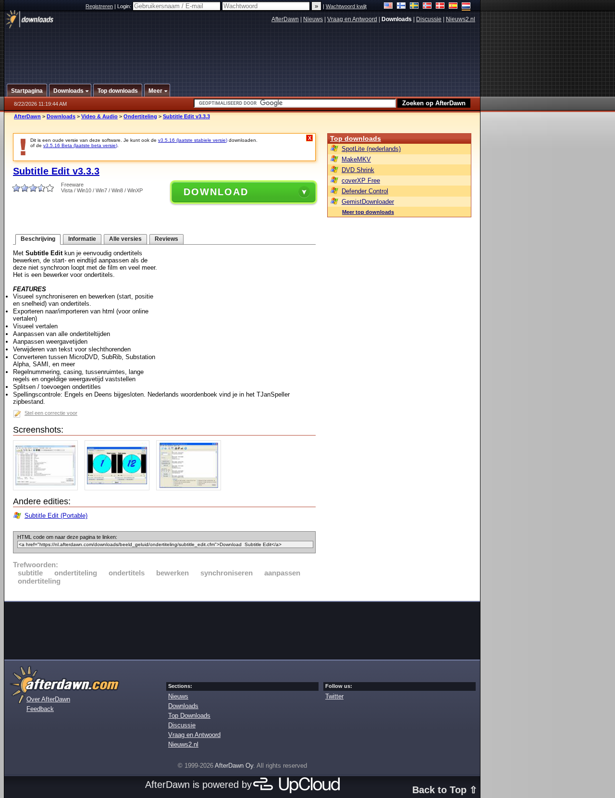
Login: (125, 6)
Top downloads (355, 138)
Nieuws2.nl (460, 19)
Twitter (334, 696)
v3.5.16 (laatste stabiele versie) (192, 140)
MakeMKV (356, 159)
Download (216, 192)
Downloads (61, 116)
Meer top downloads (368, 212)
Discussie (429, 19)
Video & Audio (99, 116)
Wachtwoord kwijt (346, 6)
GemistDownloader (368, 201)
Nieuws (313, 19)
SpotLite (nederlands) (371, 148)
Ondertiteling (140, 116)
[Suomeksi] (401, 6)
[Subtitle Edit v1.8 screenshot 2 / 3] (119, 488)
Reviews (166, 239)
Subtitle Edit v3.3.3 (186, 116)
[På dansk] (440, 6)
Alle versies (125, 239)
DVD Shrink (358, 170)
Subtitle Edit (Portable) (56, 515)
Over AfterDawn (48, 699)
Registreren (99, 6)
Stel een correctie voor (51, 413)
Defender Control (365, 191)
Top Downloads (189, 715)
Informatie (82, 239)
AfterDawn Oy (234, 765)
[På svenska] (414, 6)
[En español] (453, 6)
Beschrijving (38, 239)
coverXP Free (361, 180)
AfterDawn (285, 19)
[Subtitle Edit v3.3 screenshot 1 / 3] (48, 488)
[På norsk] (427, 6)
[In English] (388, 6)
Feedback (40, 708)
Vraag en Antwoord (352, 19)
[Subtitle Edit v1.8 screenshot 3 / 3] (191, 488)
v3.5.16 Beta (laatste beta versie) (80, 145)
